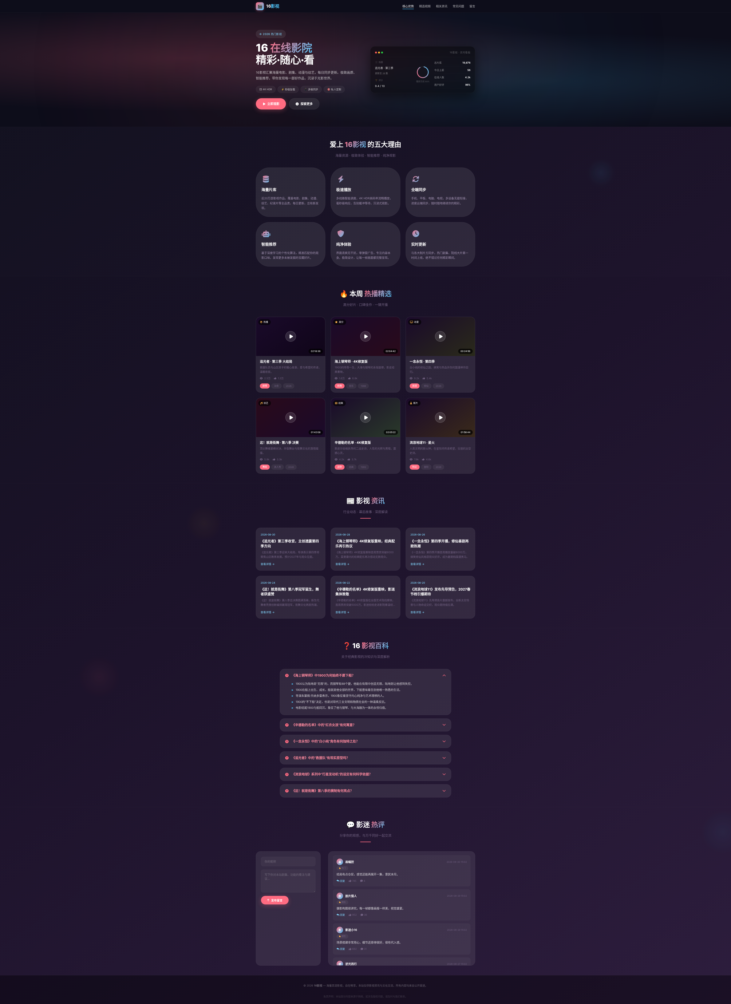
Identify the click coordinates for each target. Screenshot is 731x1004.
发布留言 (277, 900)
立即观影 (273, 104)
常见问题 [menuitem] (458, 6)
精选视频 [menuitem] (425, 6)
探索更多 (307, 104)
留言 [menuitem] (472, 6)
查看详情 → (268, 564)
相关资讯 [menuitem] (441, 6)
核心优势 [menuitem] (408, 6)
